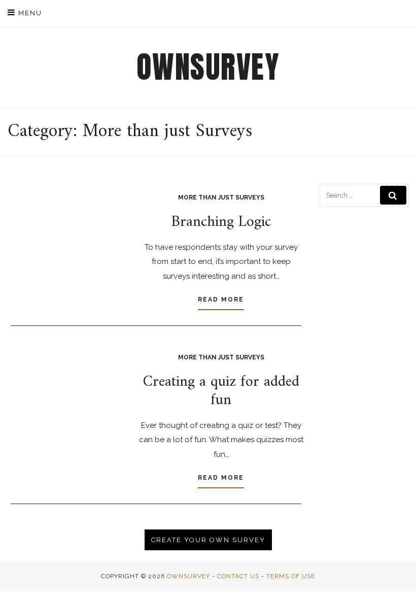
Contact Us (238, 576)
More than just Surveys (221, 197)
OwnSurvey (208, 67)
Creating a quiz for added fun (221, 391)
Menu (29, 13)
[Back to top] (394, 577)
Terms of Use (290, 576)
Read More (221, 299)
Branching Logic (221, 222)
